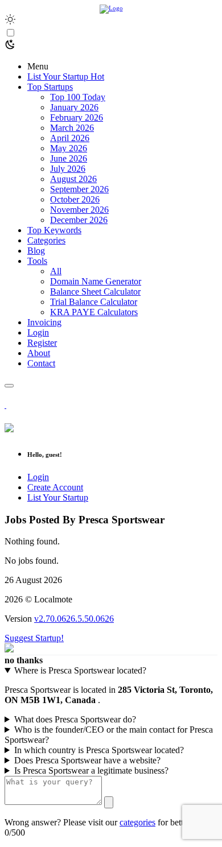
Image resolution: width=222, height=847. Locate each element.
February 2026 (76, 117)
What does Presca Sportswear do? (75, 719)
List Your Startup (57, 497)
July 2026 (67, 168)
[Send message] (108, 802)
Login (38, 477)
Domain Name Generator (95, 281)
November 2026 (79, 209)
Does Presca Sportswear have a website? (87, 760)
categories (137, 822)
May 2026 (68, 148)
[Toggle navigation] (9, 385)
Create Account (55, 487)
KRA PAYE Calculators (94, 312)
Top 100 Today (77, 97)
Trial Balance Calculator (93, 302)
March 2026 (72, 128)
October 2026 (75, 199)
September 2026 (79, 189)
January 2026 (74, 107)
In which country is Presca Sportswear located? (99, 750)
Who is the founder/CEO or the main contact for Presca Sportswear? (109, 735)
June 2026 (68, 158)
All (55, 271)
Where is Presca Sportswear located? (80, 670)
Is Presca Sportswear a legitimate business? (91, 770)
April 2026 (69, 138)
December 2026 (79, 220)
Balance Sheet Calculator (95, 291)
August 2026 (73, 179)
